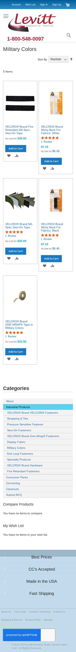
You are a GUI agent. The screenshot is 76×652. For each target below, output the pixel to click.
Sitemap (48, 619)
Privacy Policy (33, 619)
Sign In (44, 4)
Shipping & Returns (11, 619)
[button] (8, 155)
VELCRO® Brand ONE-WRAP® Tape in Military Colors (19, 324)
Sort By (42, 59)
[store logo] (36, 23)
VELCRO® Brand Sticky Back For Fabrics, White (52, 130)
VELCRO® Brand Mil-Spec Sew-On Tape (19, 225)
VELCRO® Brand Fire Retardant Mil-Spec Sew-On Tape (19, 130)
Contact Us (59, 611)
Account (16, 4)
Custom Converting (39, 611)
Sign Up (56, 4)
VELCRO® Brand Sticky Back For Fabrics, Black (52, 227)
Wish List (30, 4)
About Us (6, 611)
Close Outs (20, 611)
